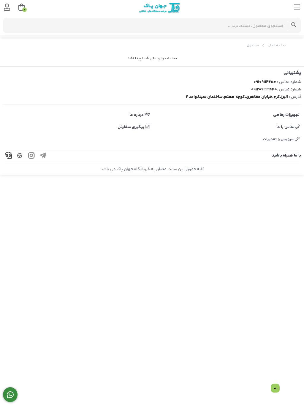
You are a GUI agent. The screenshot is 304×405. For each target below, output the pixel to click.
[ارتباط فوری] (10, 394)
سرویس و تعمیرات (279, 139)
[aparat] (19, 157)
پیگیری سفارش (131, 127)
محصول (253, 45)
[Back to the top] (275, 388)
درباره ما (137, 115)
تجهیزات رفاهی (286, 115)
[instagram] (31, 157)
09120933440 (264, 89)
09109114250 (265, 82)
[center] (294, 25)
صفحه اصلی (276, 45)
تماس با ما (285, 127)
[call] (8, 157)
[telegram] (43, 157)
